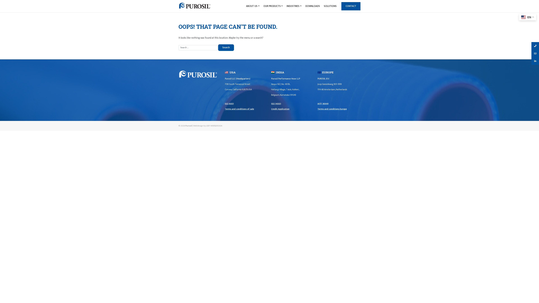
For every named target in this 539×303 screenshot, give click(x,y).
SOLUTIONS (330, 6)
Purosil (188, 126)
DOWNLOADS (312, 6)
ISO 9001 (229, 104)
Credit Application (280, 109)
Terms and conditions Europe (332, 109)
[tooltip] (535, 46)
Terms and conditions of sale (239, 109)
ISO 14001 (276, 104)
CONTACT (351, 6)
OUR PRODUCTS (272, 6)
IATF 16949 (323, 104)
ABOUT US (251, 6)
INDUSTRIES (293, 6)
